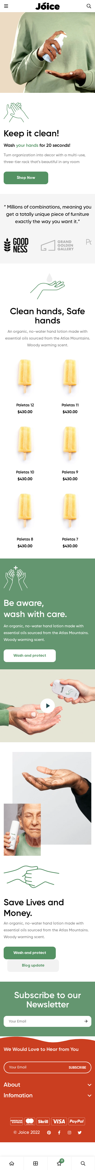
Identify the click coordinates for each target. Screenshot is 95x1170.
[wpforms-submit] (85, 1021)
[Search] (89, 6)
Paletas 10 (25, 472)
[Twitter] (80, 1133)
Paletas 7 (70, 539)
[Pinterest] (49, 1133)
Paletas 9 (70, 472)
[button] (26, 178)
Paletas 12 (25, 405)
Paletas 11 (70, 405)
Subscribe (77, 1067)
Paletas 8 (25, 539)
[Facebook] (59, 1133)
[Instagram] (69, 1133)
